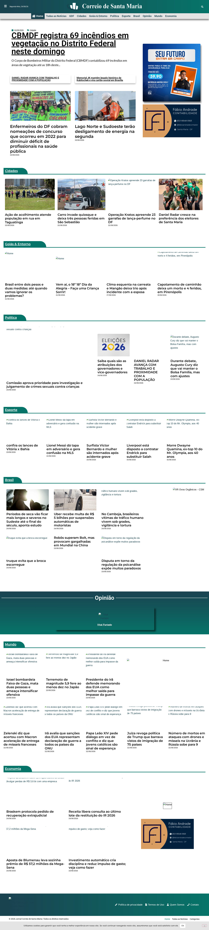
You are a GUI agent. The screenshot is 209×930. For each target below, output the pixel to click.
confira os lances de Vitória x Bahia (22, 447)
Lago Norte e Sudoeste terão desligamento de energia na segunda (105, 131)
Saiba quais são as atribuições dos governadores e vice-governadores (112, 366)
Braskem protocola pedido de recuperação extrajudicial (30, 813)
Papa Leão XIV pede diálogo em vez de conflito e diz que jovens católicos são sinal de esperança (102, 740)
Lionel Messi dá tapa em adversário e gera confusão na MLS (63, 449)
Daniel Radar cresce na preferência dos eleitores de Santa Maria (178, 218)
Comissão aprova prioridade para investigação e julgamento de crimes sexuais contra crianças (44, 385)
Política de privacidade (130, 904)
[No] (204, 925)
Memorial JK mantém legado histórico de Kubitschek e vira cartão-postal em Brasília (100, 79)
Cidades (81, 16)
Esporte (126, 16)
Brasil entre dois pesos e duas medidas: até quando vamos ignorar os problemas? (26, 290)
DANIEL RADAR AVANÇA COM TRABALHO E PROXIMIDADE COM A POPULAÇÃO (35, 79)
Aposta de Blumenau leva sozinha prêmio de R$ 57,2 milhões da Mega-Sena (35, 864)
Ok (182, 925)
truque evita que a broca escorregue (26, 562)
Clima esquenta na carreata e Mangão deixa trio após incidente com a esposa (129, 288)
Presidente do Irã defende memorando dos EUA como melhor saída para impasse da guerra (103, 687)
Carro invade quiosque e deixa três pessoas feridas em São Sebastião (81, 218)
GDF (71, 16)
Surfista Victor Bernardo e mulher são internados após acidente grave (102, 451)
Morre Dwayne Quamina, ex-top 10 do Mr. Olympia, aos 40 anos (184, 451)
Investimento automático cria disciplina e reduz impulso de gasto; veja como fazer (97, 864)
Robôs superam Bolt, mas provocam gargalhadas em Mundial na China (74, 541)
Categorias (194, 919)
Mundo (158, 16)
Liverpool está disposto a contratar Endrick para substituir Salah (142, 451)
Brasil (136, 16)
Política (114, 16)
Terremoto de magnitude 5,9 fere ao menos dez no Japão (63, 683)
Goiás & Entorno (98, 16)
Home (39, 16)
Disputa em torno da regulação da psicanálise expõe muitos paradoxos (121, 564)
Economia (171, 16)
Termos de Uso (156, 904)
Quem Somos (177, 904)
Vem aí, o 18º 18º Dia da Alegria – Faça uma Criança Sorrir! (77, 288)
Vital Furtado (104, 624)
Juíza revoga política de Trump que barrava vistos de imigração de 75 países (145, 738)
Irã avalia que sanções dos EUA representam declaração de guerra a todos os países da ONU (63, 740)
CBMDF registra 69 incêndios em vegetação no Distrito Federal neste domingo (70, 43)
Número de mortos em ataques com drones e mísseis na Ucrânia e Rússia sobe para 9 (186, 738)
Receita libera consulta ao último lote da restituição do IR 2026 (95, 813)
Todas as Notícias (56, 16)
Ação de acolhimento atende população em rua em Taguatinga (28, 218)
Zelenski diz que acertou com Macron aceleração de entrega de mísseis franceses (21, 738)
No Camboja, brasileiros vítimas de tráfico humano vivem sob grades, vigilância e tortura (122, 519)
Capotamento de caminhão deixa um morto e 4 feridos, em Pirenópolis (179, 288)
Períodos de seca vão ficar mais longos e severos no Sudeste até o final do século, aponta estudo (27, 519)
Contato (195, 904)
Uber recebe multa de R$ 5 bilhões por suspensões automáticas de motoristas (74, 519)
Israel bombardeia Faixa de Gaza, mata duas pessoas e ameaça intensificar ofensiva (22, 687)
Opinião (147, 16)
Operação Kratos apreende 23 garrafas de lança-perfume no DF (132, 218)
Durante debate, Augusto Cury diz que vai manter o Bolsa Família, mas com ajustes (185, 368)
